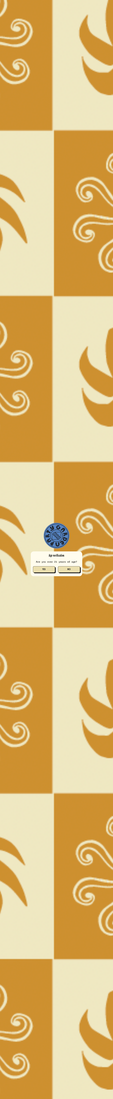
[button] (44, 569)
